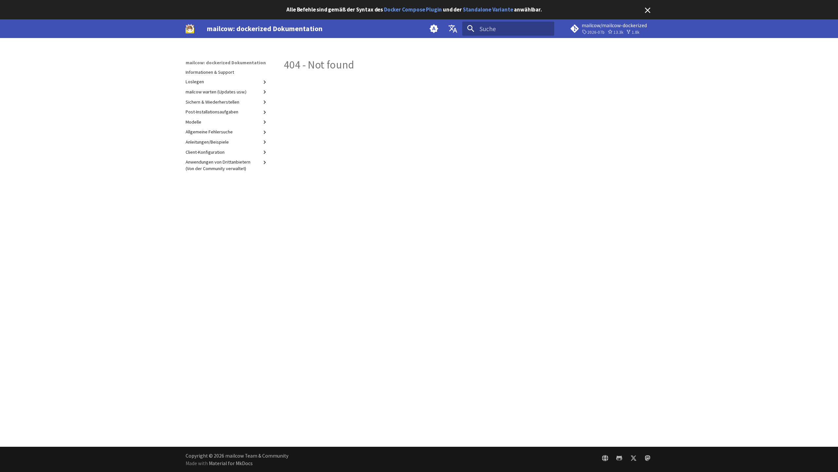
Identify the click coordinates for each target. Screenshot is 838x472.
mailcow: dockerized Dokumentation (226, 63)
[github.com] (619, 459)
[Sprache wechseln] (453, 29)
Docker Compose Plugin (413, 9)
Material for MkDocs (231, 463)
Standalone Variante (488, 9)
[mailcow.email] (605, 459)
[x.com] (633, 459)
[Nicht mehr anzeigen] (647, 10)
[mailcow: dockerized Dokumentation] (190, 29)
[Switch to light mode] (434, 29)
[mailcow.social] (647, 459)
